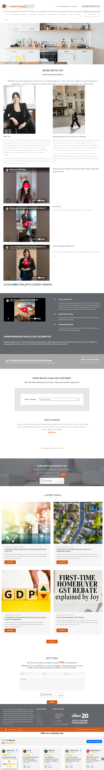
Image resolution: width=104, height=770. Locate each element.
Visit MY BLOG (73, 6)
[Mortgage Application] (99, 6)
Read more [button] (26, 763)
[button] (1, 759)
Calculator (42, 14)
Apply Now (15, 14)
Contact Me (92, 14)
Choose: (30, 399)
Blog (70, 14)
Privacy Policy (39, 724)
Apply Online (39, 722)
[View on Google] (3, 751)
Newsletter (63, 14)
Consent (77, 14)
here (15, 284)
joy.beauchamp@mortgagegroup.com (64, 724)
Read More (10, 562)
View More (52, 641)
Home (7, 14)
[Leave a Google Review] (94, 6)
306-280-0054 (65, 6)
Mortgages (32, 14)
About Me (23, 14)
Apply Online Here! (90, 359)
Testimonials (52, 14)
